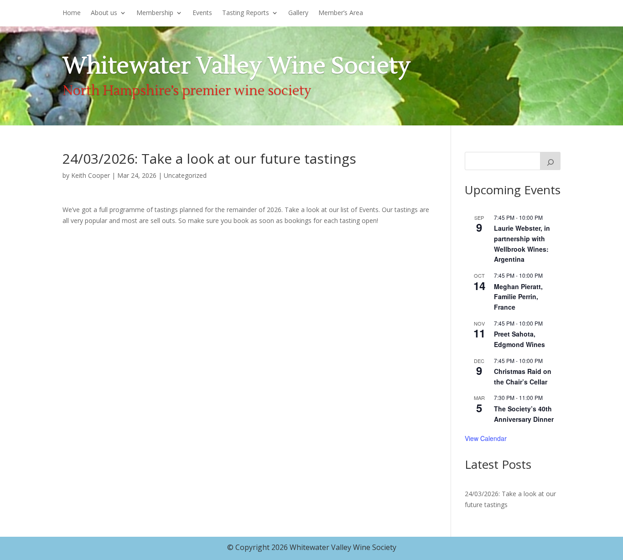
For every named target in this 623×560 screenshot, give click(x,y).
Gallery (298, 13)
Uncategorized (185, 175)
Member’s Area (340, 13)
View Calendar (486, 438)
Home (71, 13)
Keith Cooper (90, 175)
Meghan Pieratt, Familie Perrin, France (518, 296)
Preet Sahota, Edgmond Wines (519, 339)
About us (104, 13)
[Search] (550, 161)
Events (202, 13)
